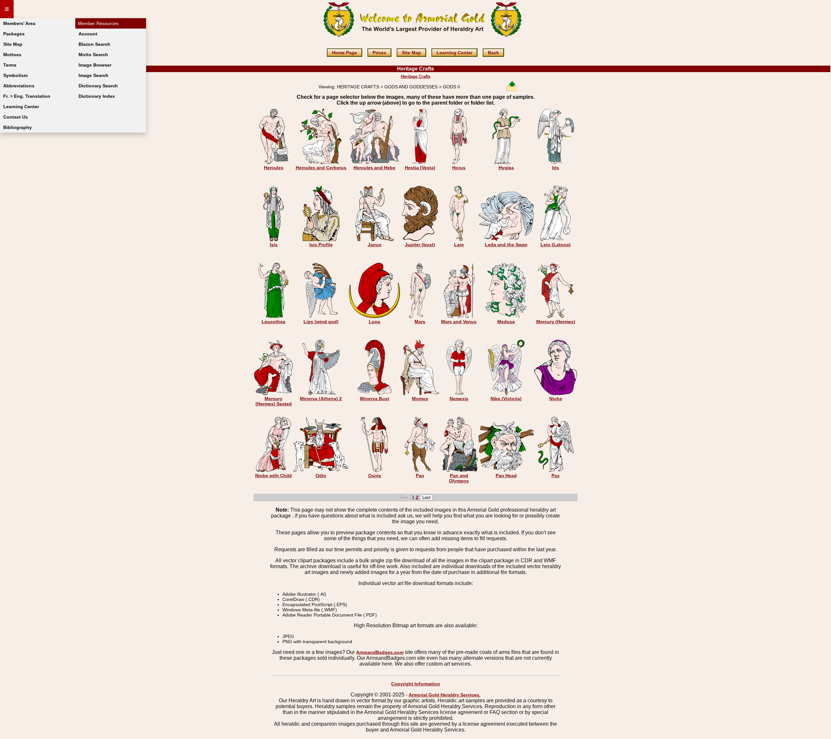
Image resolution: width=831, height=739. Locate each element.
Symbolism (15, 75)
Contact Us (15, 117)
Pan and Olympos (459, 478)
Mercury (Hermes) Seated (273, 401)
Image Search (93, 75)
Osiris (374, 475)
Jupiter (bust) (420, 244)
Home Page (344, 52)
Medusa (506, 321)
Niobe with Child (273, 475)
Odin (321, 475)
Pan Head (506, 475)
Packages (14, 33)
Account (88, 33)
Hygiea (506, 167)
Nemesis (459, 398)
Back (493, 52)
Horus (458, 167)
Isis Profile (321, 244)
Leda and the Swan (506, 244)
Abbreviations (18, 85)
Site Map (12, 44)
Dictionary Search (98, 85)
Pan (420, 475)
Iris (555, 167)
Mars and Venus (459, 321)
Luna (374, 321)
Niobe (555, 398)
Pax (556, 475)
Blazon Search (94, 44)
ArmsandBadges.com (379, 652)
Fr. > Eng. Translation (26, 96)
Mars (420, 321)
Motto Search (93, 54)
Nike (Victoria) (506, 398)
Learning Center (21, 106)
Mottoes (12, 54)
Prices (379, 52)
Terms (10, 65)
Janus (374, 244)
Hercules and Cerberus (321, 167)
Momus (420, 398)
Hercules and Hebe (374, 167)
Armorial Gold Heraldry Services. (444, 694)
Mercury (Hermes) (555, 321)
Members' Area (19, 23)
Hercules (273, 167)
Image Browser (95, 65)
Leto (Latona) (555, 244)
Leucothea (273, 321)
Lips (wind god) (321, 321)
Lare (459, 244)
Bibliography (17, 127)
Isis (274, 244)
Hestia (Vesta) (420, 167)
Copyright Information (415, 683)
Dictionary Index (97, 96)
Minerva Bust (374, 398)
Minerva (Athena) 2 (321, 398)
